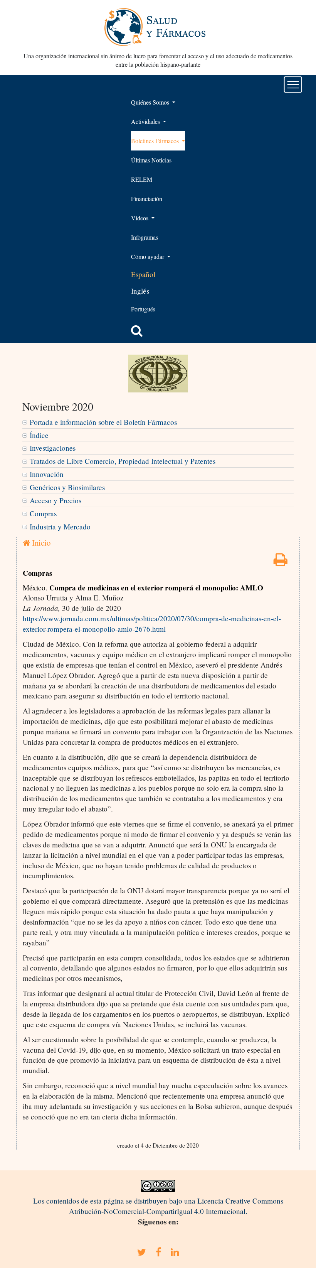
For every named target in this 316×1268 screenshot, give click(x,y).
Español (143, 274)
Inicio (40, 542)
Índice (39, 435)
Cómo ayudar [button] (148, 256)
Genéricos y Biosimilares (67, 487)
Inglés (140, 291)
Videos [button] (140, 218)
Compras (43, 513)
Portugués (143, 309)
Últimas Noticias (151, 160)
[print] (280, 562)
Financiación (146, 198)
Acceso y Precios (55, 500)
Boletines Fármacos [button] (155, 141)
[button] (137, 331)
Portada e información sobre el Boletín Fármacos (103, 422)
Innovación (47, 474)
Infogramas (144, 237)
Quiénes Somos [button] (151, 102)
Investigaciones (53, 448)
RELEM (141, 179)
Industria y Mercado (60, 526)
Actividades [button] (146, 121)
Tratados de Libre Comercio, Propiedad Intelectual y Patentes (122, 461)
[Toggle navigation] (293, 84)
